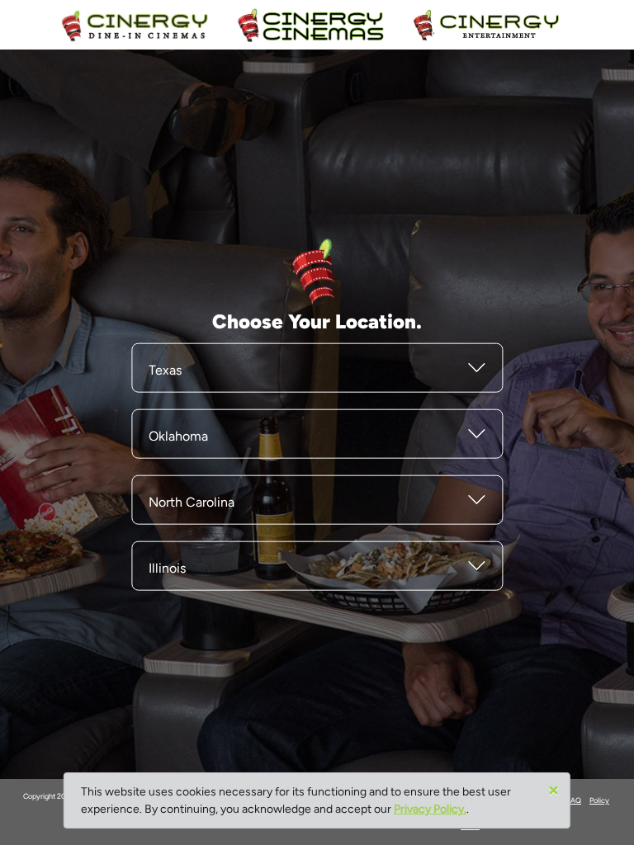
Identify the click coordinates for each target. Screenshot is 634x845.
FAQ (573, 800)
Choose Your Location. (317, 321)
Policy (599, 800)
